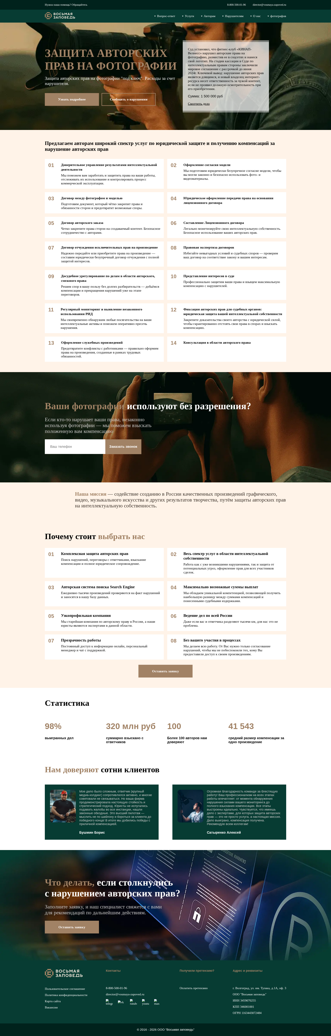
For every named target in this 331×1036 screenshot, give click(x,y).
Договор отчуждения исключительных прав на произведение (109, 247)
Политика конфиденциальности (66, 995)
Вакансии (51, 1007)
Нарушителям (234, 16)
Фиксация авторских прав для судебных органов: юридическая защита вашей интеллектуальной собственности (232, 311)
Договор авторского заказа (82, 223)
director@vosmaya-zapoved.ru (269, 4)
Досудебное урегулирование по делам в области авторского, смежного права (108, 278)
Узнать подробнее (72, 99)
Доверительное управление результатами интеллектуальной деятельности (109, 167)
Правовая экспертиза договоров (208, 247)
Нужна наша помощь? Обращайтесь (66, 4)
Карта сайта (53, 1001)
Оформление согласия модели (206, 165)
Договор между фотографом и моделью (91, 198)
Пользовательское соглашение (65, 988)
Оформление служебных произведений (92, 342)
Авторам (209, 16)
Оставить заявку (165, 671)
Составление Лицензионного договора (213, 223)
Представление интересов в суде (208, 276)
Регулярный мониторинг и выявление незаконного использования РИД (101, 311)
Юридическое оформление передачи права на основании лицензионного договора (228, 200)
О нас (257, 16)
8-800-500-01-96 (236, 4)
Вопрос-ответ (166, 16)
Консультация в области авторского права (217, 342)
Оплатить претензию (194, 988)
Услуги (189, 16)
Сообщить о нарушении (129, 99)
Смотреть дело (199, 103)
